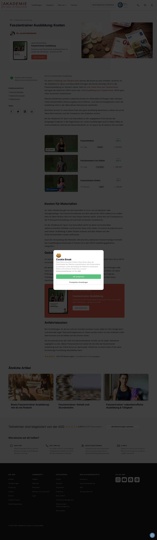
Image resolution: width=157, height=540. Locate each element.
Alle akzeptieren (78, 277)
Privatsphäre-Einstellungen (78, 282)
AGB (79, 271)
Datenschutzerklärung (63, 271)
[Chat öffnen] (152, 535)
